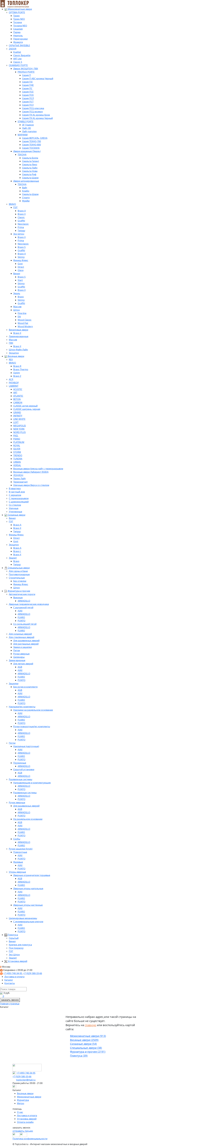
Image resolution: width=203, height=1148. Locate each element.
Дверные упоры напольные (28, 888)
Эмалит (13, 557)
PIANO (16, 438)
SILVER (16, 448)
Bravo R (17, 366)
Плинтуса (12, 934)
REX (11, 359)
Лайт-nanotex (29, 131)
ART (15, 392)
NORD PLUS (19, 432)
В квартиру (15, 488)
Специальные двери (18, 567)
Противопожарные (19, 574)
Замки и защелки (22, 647)
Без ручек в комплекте (25, 686)
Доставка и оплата (14, 976)
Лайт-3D (26, 128)
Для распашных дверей (26, 643)
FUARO (21, 617)
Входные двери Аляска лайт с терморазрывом (38, 468)
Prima (21, 227)
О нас (20, 1112)
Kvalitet (17, 52)
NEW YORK (19, 428)
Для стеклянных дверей (21, 637)
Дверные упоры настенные (28, 905)
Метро (20, 1103)
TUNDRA (17, 458)
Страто (26, 197)
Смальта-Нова (29, 171)
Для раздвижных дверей (26, 640)
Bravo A (22, 210)
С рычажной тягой (23, 607)
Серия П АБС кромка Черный (37, 78)
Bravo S (22, 247)
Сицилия (18, 28)
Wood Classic (24, 319)
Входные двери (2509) (84, 1040)
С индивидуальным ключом (28, 921)
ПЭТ (15, 207)
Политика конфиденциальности (30, 1138)
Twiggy (21, 230)
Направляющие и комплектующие (32, 782)
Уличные (13, 508)
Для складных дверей (20, 633)
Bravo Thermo (20, 369)
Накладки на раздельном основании (33, 709)
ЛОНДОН (18, 475)
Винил (16, 273)
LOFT (16, 422)
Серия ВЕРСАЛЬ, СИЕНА (34, 138)
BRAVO (12, 204)
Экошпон (14, 352)
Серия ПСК (28, 95)
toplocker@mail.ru (25, 1079)
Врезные (18, 597)
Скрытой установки (23, 769)
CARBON (17, 402)
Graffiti (21, 220)
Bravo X (22, 214)
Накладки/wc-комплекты (22, 706)
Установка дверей (17, 961)
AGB (20, 666)
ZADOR (12, 48)
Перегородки (20, 38)
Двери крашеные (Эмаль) (27, 151)
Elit (19, 316)
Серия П (26, 75)
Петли (16, 650)
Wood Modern (25, 326)
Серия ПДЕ (28, 85)
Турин (16, 15)
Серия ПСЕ (28, 91)
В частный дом (17, 491)
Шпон (16, 309)
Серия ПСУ (28, 104)
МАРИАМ (23, 134)
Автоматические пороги (22, 594)
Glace (20, 270)
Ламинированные (18, 336)
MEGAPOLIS (19, 425)
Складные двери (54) (83, 1044)
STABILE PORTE (25, 121)
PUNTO (21, 620)
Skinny (21, 257)
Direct (21, 266)
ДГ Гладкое (28, 124)
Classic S (17, 62)
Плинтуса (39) (79, 1055)
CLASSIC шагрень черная (26, 409)
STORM (17, 452)
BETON (17, 399)
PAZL (15, 435)
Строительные (17, 577)
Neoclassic (23, 223)
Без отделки (19, 581)
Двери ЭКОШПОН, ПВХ (25, 68)
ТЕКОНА (22, 154)
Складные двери (16, 514)
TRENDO (17, 455)
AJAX (20, 610)
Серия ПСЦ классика (33, 108)
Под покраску (16, 948)
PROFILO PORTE (26, 71)
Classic (21, 217)
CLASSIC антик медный (25, 405)
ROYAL (16, 445)
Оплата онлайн (25, 1122)
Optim (16, 372)
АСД (11, 379)
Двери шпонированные (26, 181)
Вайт (24, 187)
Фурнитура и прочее (18, 590)
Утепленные (15, 511)
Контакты (9, 983)
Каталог (8, 979)
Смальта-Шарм (30, 177)
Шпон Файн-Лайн (18, 349)
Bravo (21, 296)
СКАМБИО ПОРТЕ (18, 65)
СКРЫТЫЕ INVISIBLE (19, 45)
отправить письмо (23, 1130)
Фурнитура (23, 1100)
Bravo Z (17, 376)
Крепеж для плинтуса (20, 944)
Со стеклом (15, 505)
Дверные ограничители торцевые (31, 875)
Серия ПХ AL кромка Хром (36, 114)
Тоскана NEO (20, 25)
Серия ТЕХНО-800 (31, 144)
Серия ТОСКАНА (30, 147)
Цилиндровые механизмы (23, 918)
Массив (17, 306)
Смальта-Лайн (29, 167)
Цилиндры (19, 657)
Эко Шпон (18, 233)
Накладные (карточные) (26, 746)
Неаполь (18, 35)
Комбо (25, 190)
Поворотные (20, 852)
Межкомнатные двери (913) (88, 1036)
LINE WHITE (19, 419)
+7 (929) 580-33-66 (32, 973)
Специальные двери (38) (86, 1048)
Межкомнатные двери (19, 9)
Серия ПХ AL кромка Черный (37, 118)
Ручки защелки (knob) (20, 848)
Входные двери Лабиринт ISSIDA (30, 471)
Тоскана (17, 22)
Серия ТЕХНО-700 (31, 141)
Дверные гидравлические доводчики (29, 604)
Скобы (16, 838)
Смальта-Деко (29, 164)
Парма (16, 32)
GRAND (17, 412)
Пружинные (19, 762)
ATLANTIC (18, 395)
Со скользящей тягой (24, 624)
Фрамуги (18, 42)
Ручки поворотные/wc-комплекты (31, 726)
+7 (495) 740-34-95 (12, 973)
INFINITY (17, 415)
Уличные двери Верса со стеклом (31, 485)
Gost (20, 263)
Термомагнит (20, 481)
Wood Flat (23, 323)
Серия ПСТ (28, 101)
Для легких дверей (23, 663)
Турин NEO (19, 19)
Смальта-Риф (29, 174)
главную (90, 1025)
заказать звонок (10, 999)
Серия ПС (27, 88)
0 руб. (7, 992)
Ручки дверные (21, 653)
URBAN (17, 462)
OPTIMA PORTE (17, 12)
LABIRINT (13, 385)
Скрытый (14, 938)
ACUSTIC (17, 389)
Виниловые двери (18, 329)
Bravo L (17, 551)
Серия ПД (27, 81)
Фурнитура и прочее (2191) (87, 1052)
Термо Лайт (19, 478)
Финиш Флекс (20, 260)
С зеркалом (15, 495)
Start (20, 280)
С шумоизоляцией (19, 501)
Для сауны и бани (18, 571)
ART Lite (17, 58)
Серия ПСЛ (28, 98)
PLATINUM (18, 442)
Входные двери (15, 356)
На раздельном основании (27, 819)
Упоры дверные (17, 871)
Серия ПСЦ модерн (32, 111)
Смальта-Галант (30, 161)
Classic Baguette (21, 55)
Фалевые (18, 862)
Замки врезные (17, 660)
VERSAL (17, 465)
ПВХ (11, 343)
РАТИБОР (14, 382)
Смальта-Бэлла (30, 157)
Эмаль (16, 293)
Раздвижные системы (20, 779)
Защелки (13, 683)
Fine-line (22, 313)
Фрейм (26, 200)
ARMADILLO (24, 600)
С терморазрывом (19, 498)
